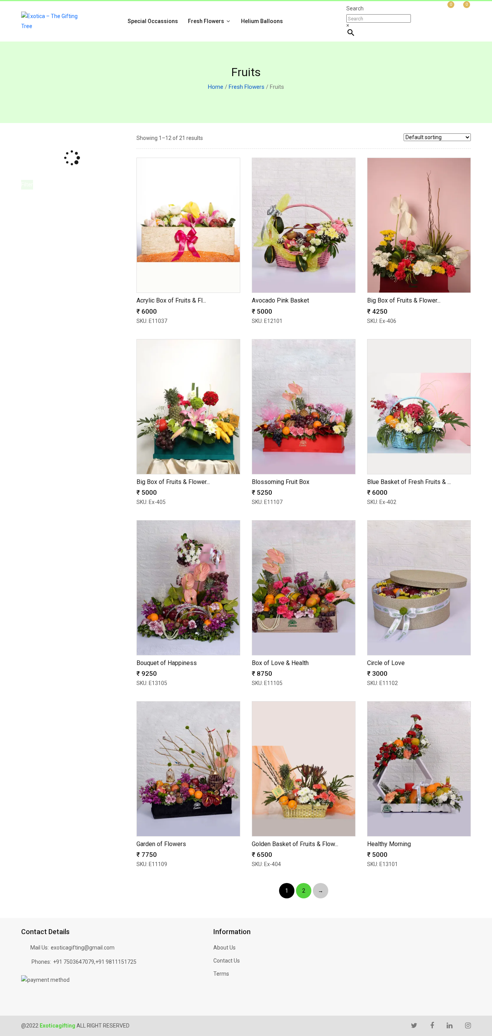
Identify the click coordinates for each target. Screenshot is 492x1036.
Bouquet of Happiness (166, 663)
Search (355, 8)
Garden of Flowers (161, 844)
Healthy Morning (389, 844)
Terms (221, 973)
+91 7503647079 (73, 961)
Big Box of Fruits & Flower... (403, 300)
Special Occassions (153, 21)
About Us (224, 947)
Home (215, 86)
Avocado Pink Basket (280, 300)
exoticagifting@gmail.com (83, 947)
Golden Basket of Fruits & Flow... (295, 844)
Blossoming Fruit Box (280, 482)
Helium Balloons (262, 21)
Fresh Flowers (206, 21)
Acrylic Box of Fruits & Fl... (171, 300)
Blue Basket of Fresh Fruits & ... (409, 482)
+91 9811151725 (115, 961)
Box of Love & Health (280, 663)
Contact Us (226, 960)
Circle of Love (386, 663)
